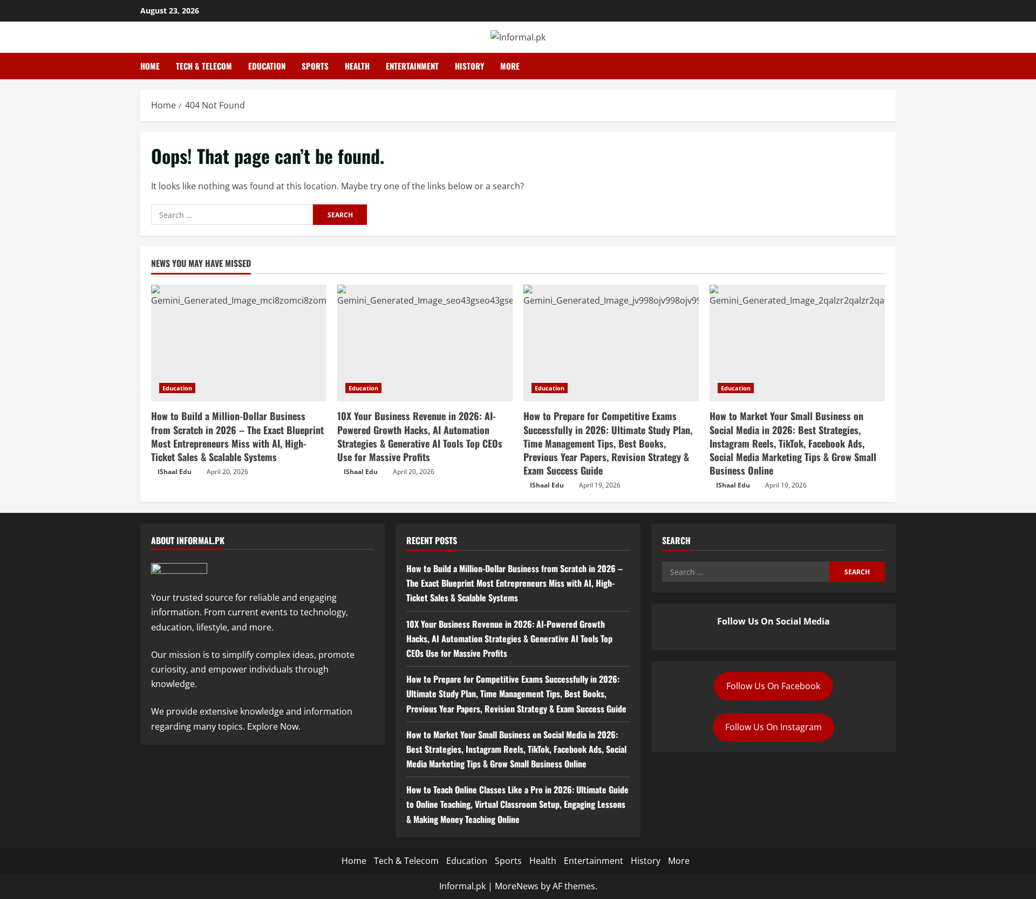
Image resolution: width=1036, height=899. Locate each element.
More (510, 66)
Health (357, 66)
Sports (315, 66)
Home (150, 66)
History (469, 66)
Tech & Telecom (204, 66)
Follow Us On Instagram (773, 727)
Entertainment (412, 66)
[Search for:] (232, 214)
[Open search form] (892, 66)
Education (266, 66)
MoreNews (517, 886)
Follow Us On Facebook (773, 686)
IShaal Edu (175, 471)
